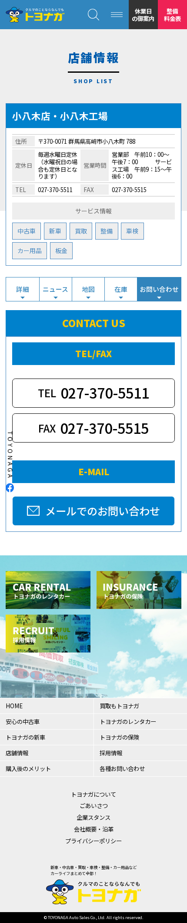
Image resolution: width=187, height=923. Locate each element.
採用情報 (111, 752)
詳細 (22, 289)
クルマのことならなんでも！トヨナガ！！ (35, 15)
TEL (93, 392)
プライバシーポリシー (93, 840)
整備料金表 (172, 15)
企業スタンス (93, 817)
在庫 (120, 289)
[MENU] (117, 14)
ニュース (55, 289)
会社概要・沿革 (94, 829)
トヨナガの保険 (119, 737)
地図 (88, 289)
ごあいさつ (94, 805)
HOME (14, 705)
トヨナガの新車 (25, 737)
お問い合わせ (159, 289)
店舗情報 (17, 752)
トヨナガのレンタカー (128, 721)
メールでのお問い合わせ (102, 510)
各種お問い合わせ (122, 768)
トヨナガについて (93, 794)
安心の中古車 (23, 721)
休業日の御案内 (143, 15)
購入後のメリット (28, 768)
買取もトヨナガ (119, 705)
